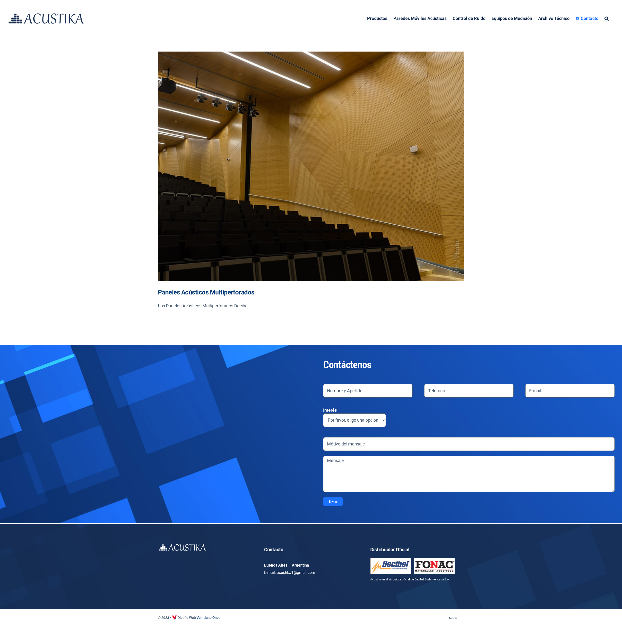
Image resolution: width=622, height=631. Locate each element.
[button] (607, 18)
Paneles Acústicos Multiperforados (206, 292)
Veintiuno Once (208, 618)
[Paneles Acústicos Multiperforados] (311, 166)
